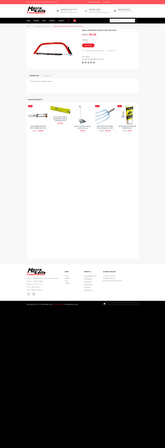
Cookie (76, 304)
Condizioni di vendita (109, 276)
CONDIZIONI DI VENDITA (94, 2)
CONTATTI (67, 283)
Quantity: (85, 40)
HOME (66, 276)
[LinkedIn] (94, 62)
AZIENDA (67, 278)
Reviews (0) (47, 76)
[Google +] (91, 62)
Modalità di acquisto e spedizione (112, 281)
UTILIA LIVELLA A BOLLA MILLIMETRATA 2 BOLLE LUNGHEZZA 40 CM (60, 118)
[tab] (35, 76)
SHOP (66, 281)
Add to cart (88, 45)
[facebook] (28, 294)
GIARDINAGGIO (88, 285)
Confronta (38, 130)
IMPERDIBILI (87, 288)
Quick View (42, 130)
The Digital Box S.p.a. (58, 304)
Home (28, 26)
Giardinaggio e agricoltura (42, 26)
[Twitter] (85, 62)
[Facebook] (83, 62)
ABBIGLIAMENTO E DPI (90, 276)
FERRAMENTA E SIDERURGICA (88, 280)
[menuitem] (29, 20)
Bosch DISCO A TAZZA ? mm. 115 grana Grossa (135, 30)
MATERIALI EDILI (88, 290)
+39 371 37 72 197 (36, 2)
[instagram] (34, 294)
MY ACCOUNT (106, 2)
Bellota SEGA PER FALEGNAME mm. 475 (131, 30)
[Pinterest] (88, 62)
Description (34, 76)
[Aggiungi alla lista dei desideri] (46, 107)
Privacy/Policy (69, 304)
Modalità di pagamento (109, 278)
